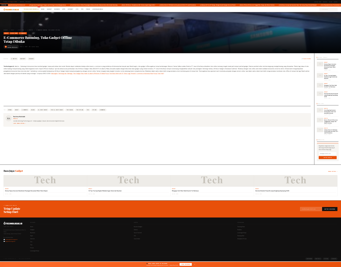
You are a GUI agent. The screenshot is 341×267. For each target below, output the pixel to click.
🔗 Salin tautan (306, 58)
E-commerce (25, 110)
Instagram (309, 258)
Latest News (20, 30)
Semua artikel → (332, 171)
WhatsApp (22, 58)
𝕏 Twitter (14, 58)
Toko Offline (79, 110)
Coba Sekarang (185, 264)
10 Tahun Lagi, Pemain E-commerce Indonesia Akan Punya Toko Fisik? (143, 73)
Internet (70, 9)
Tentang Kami (317, 2)
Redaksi (325, 2)
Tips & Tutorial (138, 232)
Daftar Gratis (328, 157)
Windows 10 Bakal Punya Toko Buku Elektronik (108, 73)
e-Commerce (30, 30)
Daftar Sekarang (329, 209)
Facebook (31, 58)
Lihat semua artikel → (19, 123)
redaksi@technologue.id (11, 239)
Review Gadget (138, 226)
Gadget (49, 9)
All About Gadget (42, 110)
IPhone (10, 110)
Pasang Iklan (240, 235)
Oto (77, 9)
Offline (94, 110)
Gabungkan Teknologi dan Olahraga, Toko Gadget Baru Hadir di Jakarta (72, 73)
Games (136, 229)
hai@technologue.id (10, 241)
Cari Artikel (137, 239)
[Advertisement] (157, 90)
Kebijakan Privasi (242, 239)
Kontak (335, 2)
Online (33, 110)
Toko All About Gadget (57, 110)
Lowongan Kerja (97, 9)
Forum (88, 9)
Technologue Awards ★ (31, 9)
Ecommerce (102, 110)
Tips (82, 9)
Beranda (6, 30)
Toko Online (69, 110)
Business (57, 9)
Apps (63, 9)
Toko (88, 110)
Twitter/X (318, 258)
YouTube (326, 258)
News (42, 9)
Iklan (330, 2)
